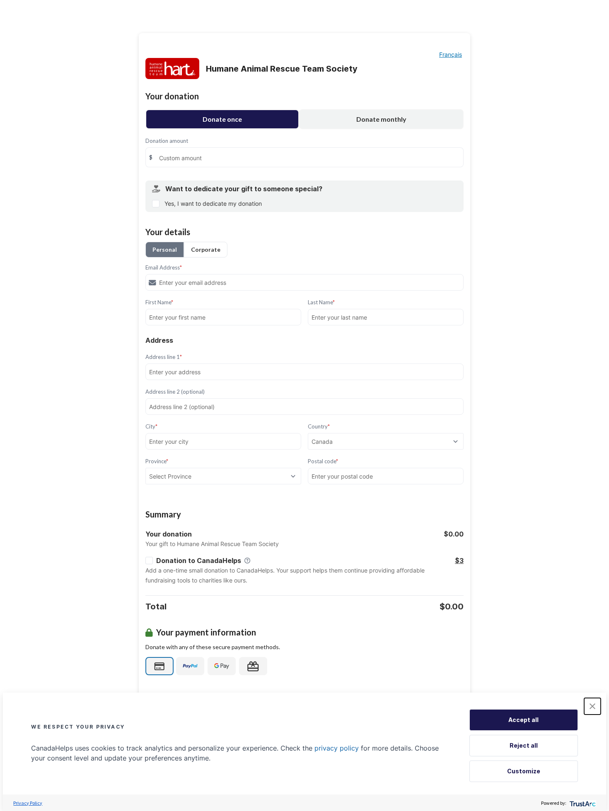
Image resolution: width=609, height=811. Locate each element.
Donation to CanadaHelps (198, 560)
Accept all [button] (523, 719)
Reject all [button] (524, 745)
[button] (592, 706)
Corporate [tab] (205, 249)
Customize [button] (523, 771)
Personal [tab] (164, 249)
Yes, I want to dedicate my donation (213, 203)
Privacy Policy (27, 803)
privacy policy (336, 748)
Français (450, 54)
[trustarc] (581, 803)
